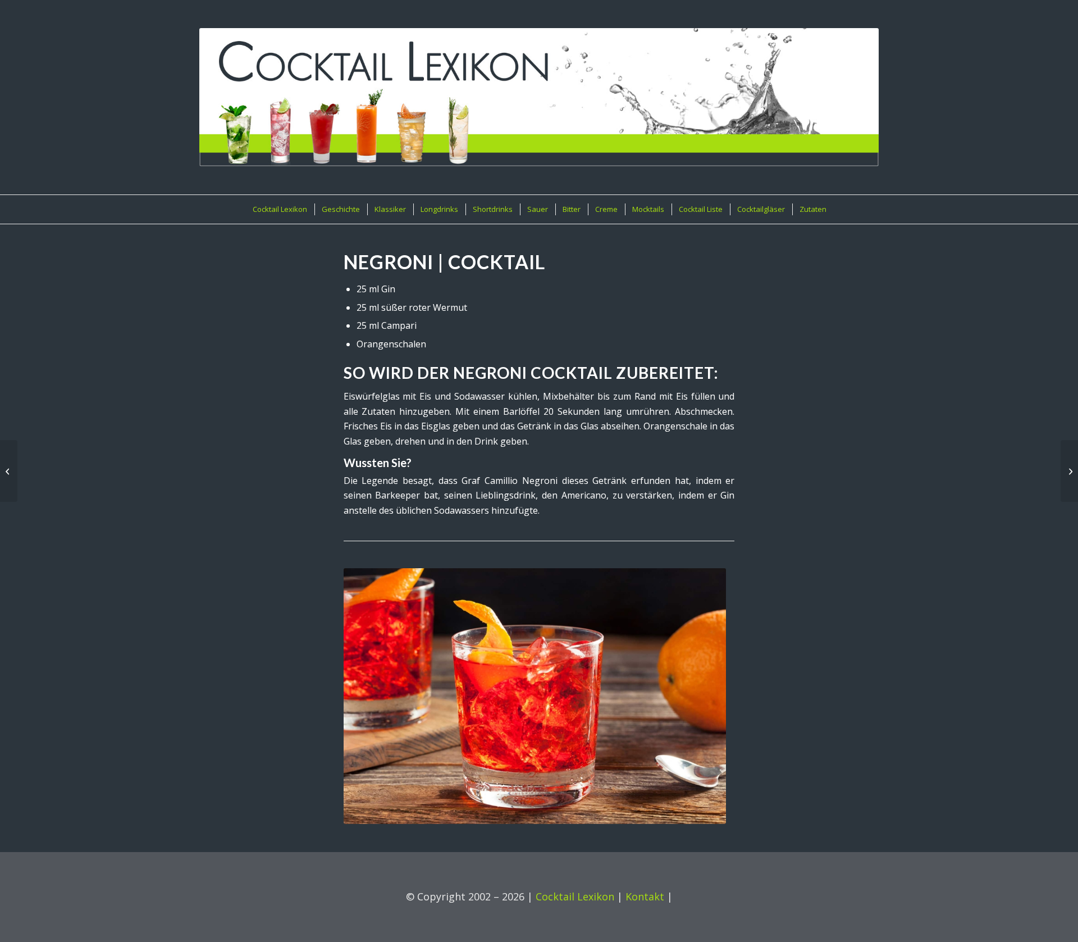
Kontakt (644, 896)
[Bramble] (1069, 471)
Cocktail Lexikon (575, 896)
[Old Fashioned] (8, 471)
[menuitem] (279, 209)
